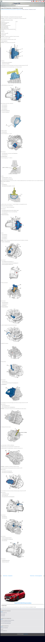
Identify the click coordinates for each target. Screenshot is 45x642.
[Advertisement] (22, 13)
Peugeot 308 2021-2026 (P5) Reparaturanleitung (7, 9)
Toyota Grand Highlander (4, 627)
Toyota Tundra (3, 614)
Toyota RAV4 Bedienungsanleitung (6, 623)
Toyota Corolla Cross (4, 612)
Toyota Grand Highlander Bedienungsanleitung (7, 620)
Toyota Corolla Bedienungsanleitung (6, 621)
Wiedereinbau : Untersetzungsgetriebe (36, 575)
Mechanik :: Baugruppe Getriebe (17, 9)
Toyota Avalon (3, 615)
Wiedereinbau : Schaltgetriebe (7, 575)
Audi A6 (2, 629)
